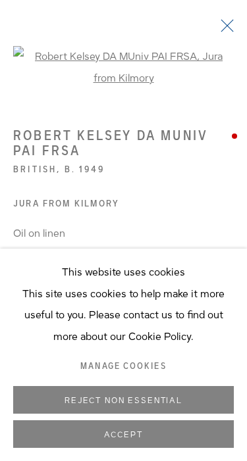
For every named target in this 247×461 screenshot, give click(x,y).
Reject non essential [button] (123, 400)
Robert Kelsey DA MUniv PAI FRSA (110, 143)
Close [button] (224, 29)
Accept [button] (123, 434)
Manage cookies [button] (123, 366)
